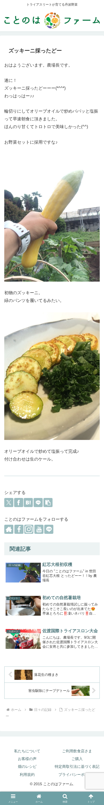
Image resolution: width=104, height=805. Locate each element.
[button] (48, 502)
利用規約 (27, 774)
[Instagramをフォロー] (28, 529)
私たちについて (27, 751)
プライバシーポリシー (77, 774)
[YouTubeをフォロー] (38, 529)
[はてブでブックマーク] (28, 502)
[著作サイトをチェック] (8, 529)
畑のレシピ (27, 766)
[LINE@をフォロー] (48, 529)
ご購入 (77, 759)
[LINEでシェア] (38, 502)
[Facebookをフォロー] (18, 529)
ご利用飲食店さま (77, 751)
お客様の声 (27, 759)
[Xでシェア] (8, 502)
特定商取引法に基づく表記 (77, 766)
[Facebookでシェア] (18, 502)
